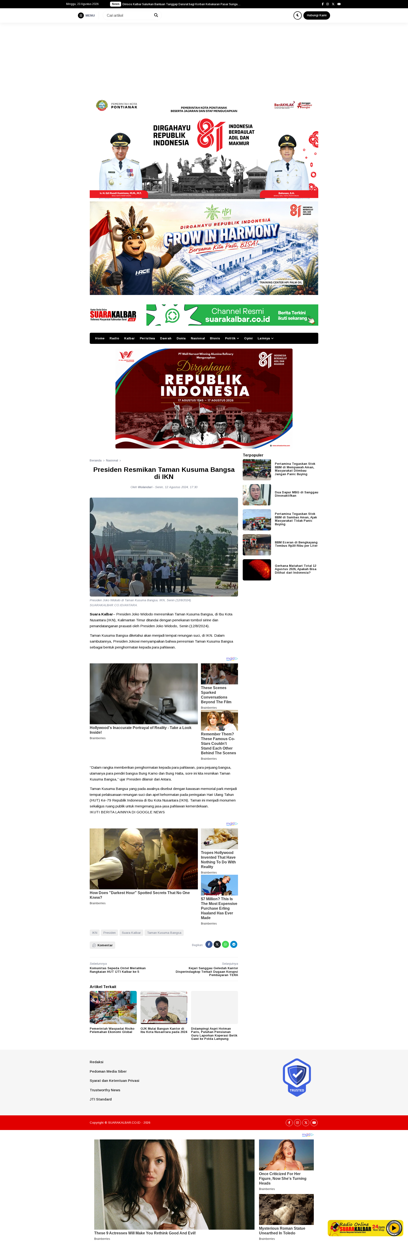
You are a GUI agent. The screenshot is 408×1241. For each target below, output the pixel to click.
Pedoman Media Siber (108, 1071)
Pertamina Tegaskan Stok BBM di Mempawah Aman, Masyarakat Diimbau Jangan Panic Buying (295, 469)
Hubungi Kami (317, 15)
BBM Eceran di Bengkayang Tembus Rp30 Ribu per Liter (296, 543)
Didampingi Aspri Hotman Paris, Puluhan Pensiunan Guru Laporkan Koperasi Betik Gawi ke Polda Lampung (214, 1034)
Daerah (166, 338)
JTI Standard (101, 1099)
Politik (230, 338)
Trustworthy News (105, 1090)
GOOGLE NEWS (150, 812)
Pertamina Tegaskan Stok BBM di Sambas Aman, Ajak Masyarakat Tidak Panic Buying (296, 519)
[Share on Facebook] (208, 944)
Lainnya (264, 338)
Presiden (109, 932)
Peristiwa (147, 338)
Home (100, 338)
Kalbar (129, 338)
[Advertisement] (204, 58)
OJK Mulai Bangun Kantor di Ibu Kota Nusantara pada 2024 (163, 1030)
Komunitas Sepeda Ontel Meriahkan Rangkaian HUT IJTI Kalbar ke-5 (118, 969)
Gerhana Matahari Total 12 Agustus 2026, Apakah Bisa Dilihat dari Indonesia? (295, 569)
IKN (94, 932)
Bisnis (215, 338)
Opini (248, 338)
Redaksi (96, 1062)
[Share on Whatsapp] (225, 944)
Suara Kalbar (131, 932)
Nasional (198, 338)
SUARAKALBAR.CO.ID (124, 1122)
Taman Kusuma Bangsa (164, 932)
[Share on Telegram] (233, 944)
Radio (114, 338)
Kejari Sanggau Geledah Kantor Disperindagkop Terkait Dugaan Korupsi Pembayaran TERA (207, 971)
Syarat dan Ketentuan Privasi (114, 1081)
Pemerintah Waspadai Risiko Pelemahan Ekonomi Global (112, 1030)
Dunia (181, 338)
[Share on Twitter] (217, 944)
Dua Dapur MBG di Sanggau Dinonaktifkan (296, 493)
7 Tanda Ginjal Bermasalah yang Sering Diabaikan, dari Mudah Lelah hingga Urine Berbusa (182, 4)
